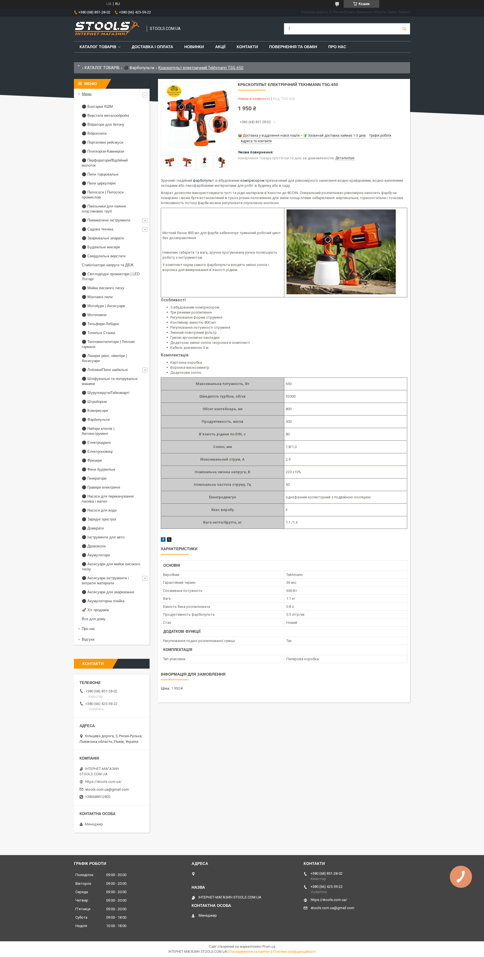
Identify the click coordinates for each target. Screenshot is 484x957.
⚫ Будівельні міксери (101, 247)
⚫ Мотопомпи (94, 315)
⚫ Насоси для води (99, 510)
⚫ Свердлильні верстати (103, 256)
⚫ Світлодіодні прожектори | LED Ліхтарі (110, 276)
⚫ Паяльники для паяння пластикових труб (104, 208)
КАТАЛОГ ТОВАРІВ (102, 68)
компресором (252, 180)
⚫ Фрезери (92, 460)
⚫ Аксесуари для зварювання (108, 592)
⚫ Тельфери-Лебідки (100, 324)
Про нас (337, 47)
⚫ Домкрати (93, 528)
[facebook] (163, 540)
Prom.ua (268, 947)
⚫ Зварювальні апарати (103, 238)
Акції (220, 47)
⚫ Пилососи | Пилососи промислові (103, 194)
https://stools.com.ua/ (103, 781)
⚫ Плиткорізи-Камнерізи (103, 151)
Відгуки (88, 639)
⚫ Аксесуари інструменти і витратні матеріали (105, 580)
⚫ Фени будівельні (98, 469)
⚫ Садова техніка (97, 229)
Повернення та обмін (293, 47)
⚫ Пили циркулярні (99, 183)
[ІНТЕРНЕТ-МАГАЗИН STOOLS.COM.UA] (107, 28)
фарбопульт (203, 180)
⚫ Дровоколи (94, 546)
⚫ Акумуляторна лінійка (103, 601)
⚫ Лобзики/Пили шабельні (105, 370)
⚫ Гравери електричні (101, 487)
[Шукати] (404, 28)
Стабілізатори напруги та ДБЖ (108, 265)
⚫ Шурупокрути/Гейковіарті (105, 393)
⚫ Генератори (94, 478)
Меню (87, 94)
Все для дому (94, 619)
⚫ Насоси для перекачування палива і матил (108, 498)
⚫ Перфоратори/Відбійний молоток (105, 162)
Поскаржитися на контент (250, 952)
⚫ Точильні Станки (98, 333)
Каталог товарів (98, 47)
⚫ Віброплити (94, 133)
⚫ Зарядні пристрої (99, 519)
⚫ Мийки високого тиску (103, 288)
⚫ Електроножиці (97, 451)
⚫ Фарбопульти (139, 68)
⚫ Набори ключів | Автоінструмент (98, 431)
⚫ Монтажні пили (97, 297)
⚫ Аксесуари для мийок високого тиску (111, 566)
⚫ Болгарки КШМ (97, 106)
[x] (169, 540)
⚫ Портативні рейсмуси (102, 142)
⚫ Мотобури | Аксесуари (103, 306)
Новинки (194, 47)
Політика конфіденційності (294, 952)
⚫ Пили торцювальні (100, 174)
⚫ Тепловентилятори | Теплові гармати (108, 344)
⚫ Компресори (95, 411)
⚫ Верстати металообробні (105, 115)
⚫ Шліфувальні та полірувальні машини (110, 381)
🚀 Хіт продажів (95, 610)
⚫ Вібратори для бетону (103, 124)
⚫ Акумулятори (96, 555)
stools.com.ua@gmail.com (107, 789)
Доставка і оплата (152, 47)
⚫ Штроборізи (94, 402)
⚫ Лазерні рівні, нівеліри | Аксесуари (104, 358)
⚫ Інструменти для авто (103, 537)
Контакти (247, 47)
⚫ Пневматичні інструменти (106, 220)
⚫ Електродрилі (96, 442)
